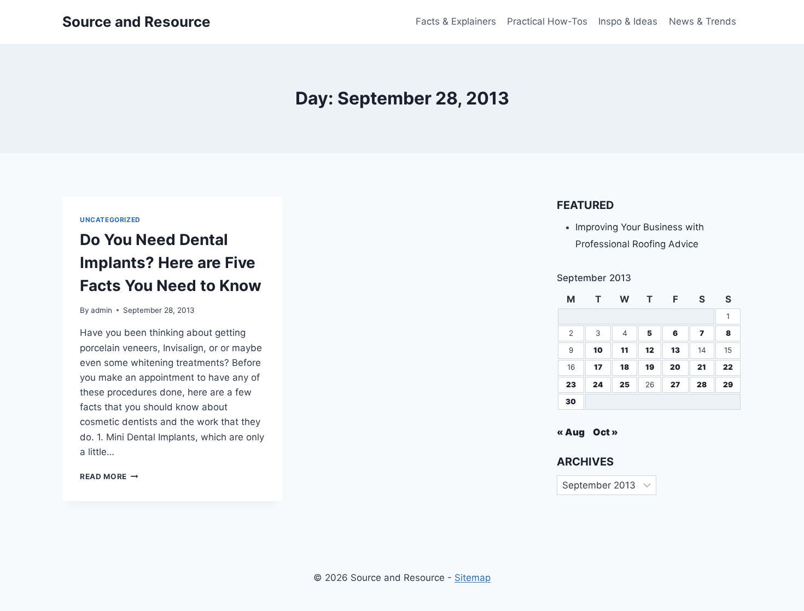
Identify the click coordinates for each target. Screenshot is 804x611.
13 (675, 350)
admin (101, 310)
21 (701, 367)
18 (624, 367)
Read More (109, 476)
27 (675, 384)
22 (728, 367)
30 (571, 401)
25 (625, 384)
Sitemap (473, 577)
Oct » (605, 432)
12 (649, 350)
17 (598, 367)
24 (598, 384)
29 (728, 384)
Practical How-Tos (547, 21)
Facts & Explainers (456, 21)
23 (571, 384)
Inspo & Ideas (627, 21)
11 (624, 350)
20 (675, 367)
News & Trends (702, 21)
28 (702, 384)
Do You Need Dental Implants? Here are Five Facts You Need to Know (170, 262)
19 (649, 367)
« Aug (571, 432)
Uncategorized (110, 220)
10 (598, 350)
